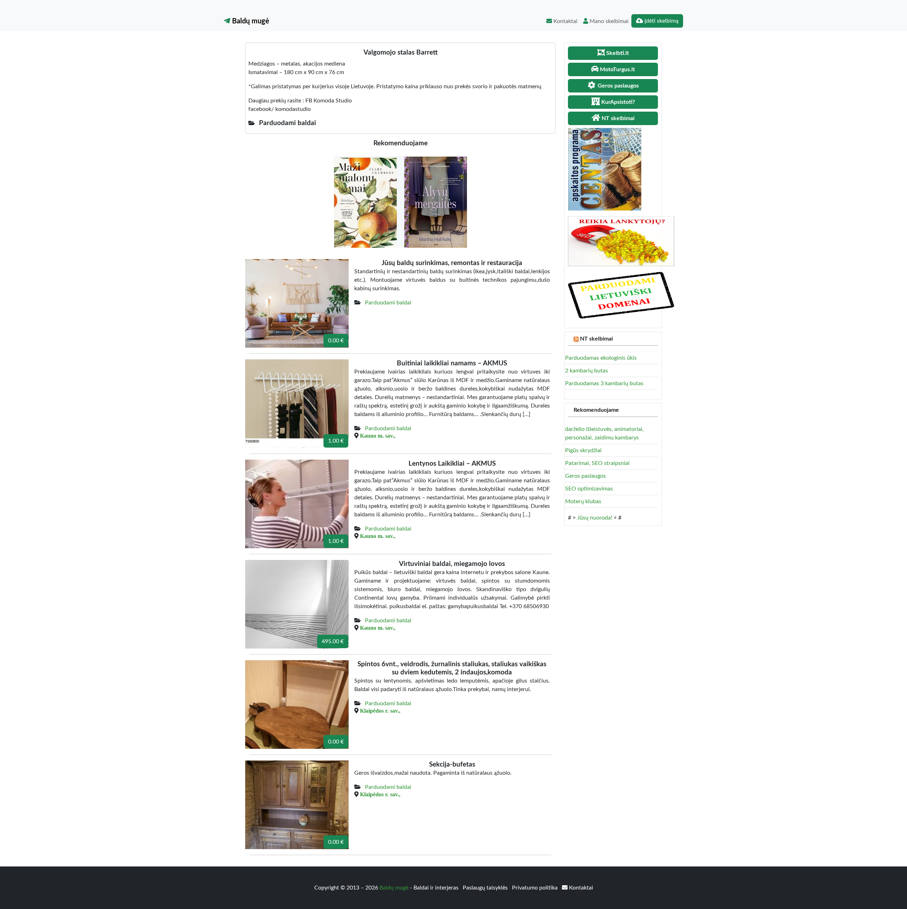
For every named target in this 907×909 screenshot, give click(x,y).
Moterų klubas (583, 501)
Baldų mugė (249, 21)
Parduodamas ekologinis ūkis (601, 358)
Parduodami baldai (388, 302)
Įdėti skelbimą (660, 21)
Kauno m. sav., (377, 435)
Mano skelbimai (608, 21)
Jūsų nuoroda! (594, 518)
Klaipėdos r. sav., (380, 710)
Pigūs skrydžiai (583, 450)
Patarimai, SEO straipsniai (597, 463)
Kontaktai (565, 21)
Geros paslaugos (585, 476)
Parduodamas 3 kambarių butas (604, 383)
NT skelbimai (596, 339)
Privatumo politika (535, 888)
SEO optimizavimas (589, 489)
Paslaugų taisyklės (486, 888)
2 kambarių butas (586, 371)
